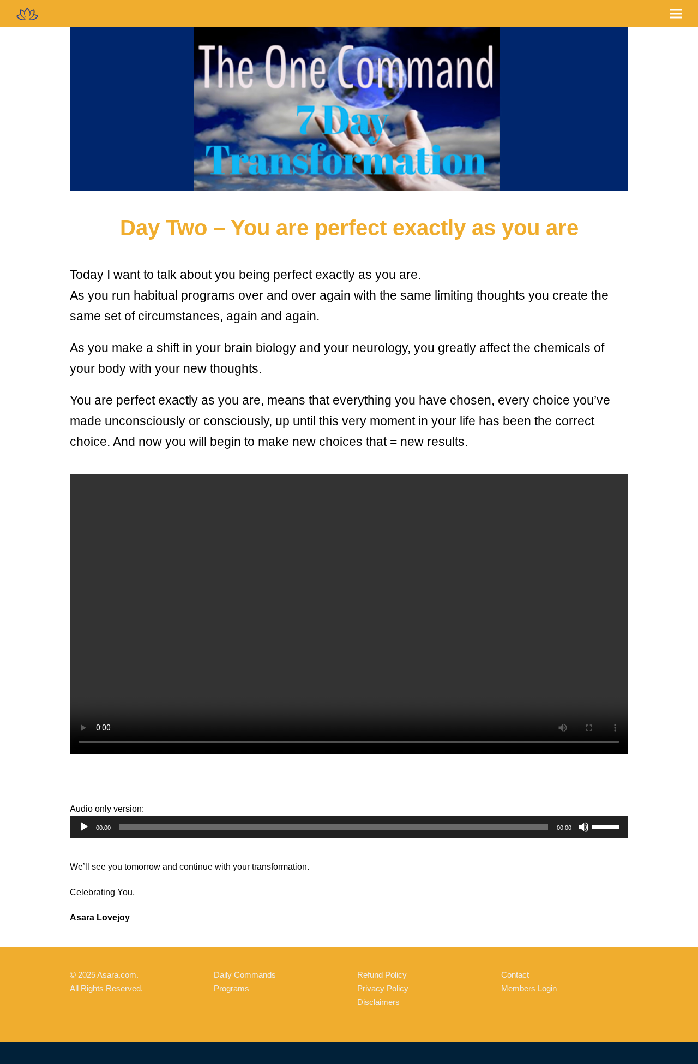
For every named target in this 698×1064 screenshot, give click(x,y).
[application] (349, 827)
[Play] (84, 827)
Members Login (529, 988)
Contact (515, 974)
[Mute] (583, 827)
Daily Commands (245, 974)
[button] (676, 14)
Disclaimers (378, 1002)
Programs (231, 988)
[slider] (607, 826)
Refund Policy (382, 974)
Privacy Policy (382, 988)
